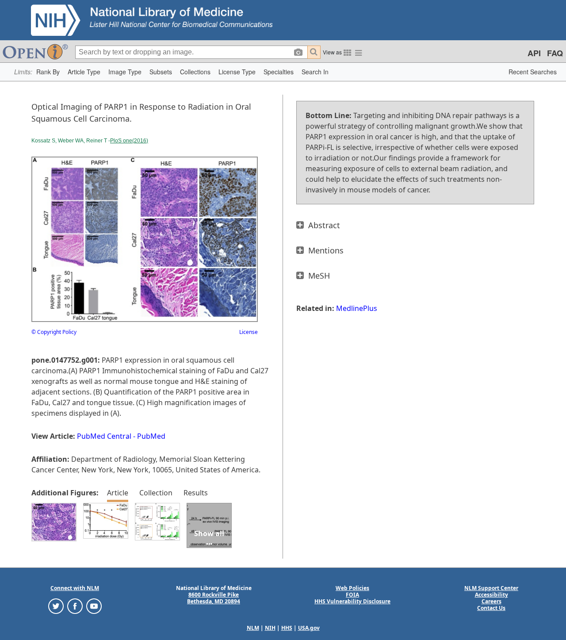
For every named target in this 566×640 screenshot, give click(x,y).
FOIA (352, 594)
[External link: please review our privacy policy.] (56, 605)
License (248, 332)
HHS (286, 628)
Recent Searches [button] (533, 71)
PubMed (151, 436)
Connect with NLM (74, 588)
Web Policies (352, 588)
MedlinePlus (356, 308)
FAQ (555, 53)
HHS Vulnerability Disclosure (352, 601)
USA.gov (309, 628)
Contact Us (491, 608)
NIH (270, 628)
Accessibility (491, 594)
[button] (47, 72)
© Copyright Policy (53, 332)
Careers (491, 601)
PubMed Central (104, 436)
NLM (253, 628)
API (534, 53)
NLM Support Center (491, 588)
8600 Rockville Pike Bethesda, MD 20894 (213, 598)
